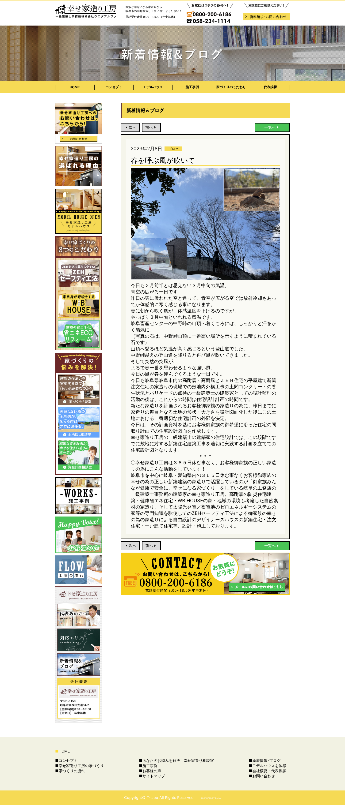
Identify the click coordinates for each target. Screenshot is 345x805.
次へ (132, 127)
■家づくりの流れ (70, 770)
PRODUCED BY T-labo (211, 798)
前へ (149, 127)
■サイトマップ (152, 776)
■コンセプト (66, 760)
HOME (75, 87)
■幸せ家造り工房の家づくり (79, 765)
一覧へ (270, 127)
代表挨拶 (270, 87)
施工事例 (192, 87)
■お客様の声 (150, 770)
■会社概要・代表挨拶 (267, 770)
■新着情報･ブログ (264, 760)
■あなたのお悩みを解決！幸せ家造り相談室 (176, 760)
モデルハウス (153, 87)
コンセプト (114, 87)
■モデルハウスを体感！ (269, 765)
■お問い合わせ (262, 776)
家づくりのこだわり (231, 87)
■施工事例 (148, 765)
